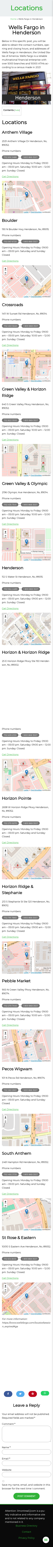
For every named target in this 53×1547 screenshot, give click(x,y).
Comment (8, 1424)
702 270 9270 (10, 823)
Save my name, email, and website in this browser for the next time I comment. (26, 1486)
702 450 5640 (10, 326)
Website (6, 1470)
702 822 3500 (10, 420)
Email (6, 1458)
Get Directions (10, 176)
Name (6, 1447)
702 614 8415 (10, 1258)
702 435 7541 (10, 504)
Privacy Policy (27, 1538)
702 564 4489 (10, 589)
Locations (27, 8)
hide (17, 110)
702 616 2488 (10, 157)
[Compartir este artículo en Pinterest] (32, 1394)
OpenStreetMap (36, 212)
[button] (26, 194)
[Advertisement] (26, 697)
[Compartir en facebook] (8, 1394)
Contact (26, 1531)
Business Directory (26, 1525)
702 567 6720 (10, 241)
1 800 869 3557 (30, 157)
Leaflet (26, 212)
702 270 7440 (10, 1005)
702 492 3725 (10, 1174)
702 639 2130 (10, 735)
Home (13, 19)
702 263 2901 (10, 1090)
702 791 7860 (10, 917)
